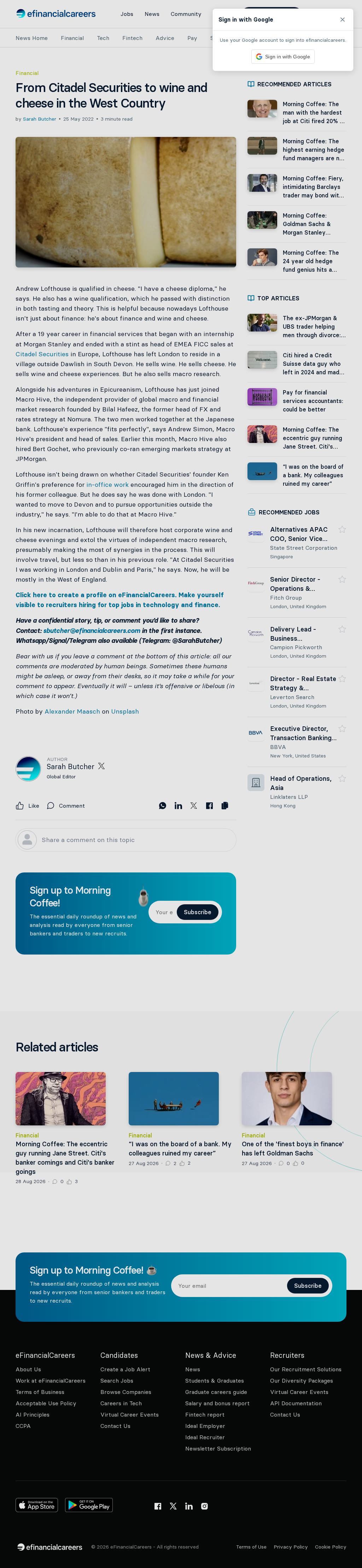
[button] (181, 784)
